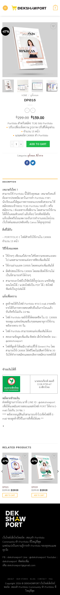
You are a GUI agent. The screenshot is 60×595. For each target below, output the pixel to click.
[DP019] (45, 468)
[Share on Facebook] (27, 162)
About (11, 579)
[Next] (52, 49)
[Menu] (5, 8)
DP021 (5, 487)
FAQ (50, 579)
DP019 (35, 487)
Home (24, 95)
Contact (42, 579)
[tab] (30, 182)
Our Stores (22, 579)
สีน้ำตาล (39, 155)
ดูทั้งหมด (34, 95)
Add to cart (38, 144)
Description (9, 181)
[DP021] (15, 468)
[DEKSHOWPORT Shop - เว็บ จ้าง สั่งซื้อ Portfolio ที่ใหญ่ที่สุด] (30, 8)
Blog (32, 579)
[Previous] (7, 49)
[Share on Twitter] (33, 162)
